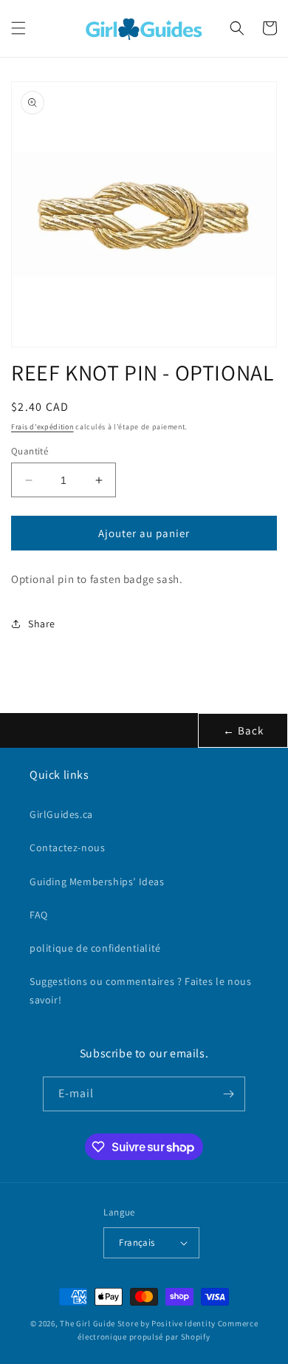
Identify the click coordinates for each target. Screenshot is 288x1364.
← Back (243, 730)
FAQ (39, 914)
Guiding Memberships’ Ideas (97, 881)
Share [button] (41, 623)
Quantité (29, 451)
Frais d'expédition (42, 427)
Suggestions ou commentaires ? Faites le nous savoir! (140, 990)
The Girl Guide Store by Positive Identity (138, 1323)
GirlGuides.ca (61, 814)
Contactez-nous (67, 847)
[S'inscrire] (228, 1094)
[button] (18, 28)
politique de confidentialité (95, 948)
